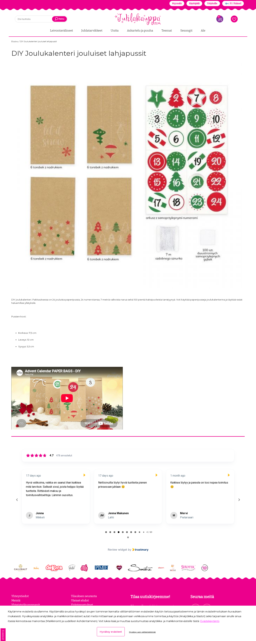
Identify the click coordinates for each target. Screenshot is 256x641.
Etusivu (15, 41)
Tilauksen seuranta (84, 596)
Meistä (15, 600)
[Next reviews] (239, 500)
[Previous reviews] (17, 500)
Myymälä (177, 3)
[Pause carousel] (128, 537)
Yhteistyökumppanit (25, 605)
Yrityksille (212, 3)
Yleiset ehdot (80, 600)
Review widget (117, 549)
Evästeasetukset (82, 605)
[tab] (106, 532)
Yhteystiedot (20, 596)
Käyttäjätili (194, 3)
